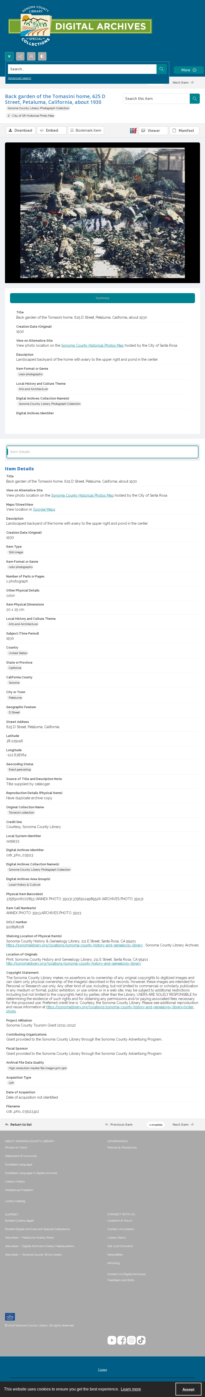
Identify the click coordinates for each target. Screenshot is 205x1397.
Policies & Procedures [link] (122, 1147)
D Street (14, 712)
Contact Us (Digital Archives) (127, 1274)
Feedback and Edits (121, 1280)
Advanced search (19, 78)
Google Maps (44, 509)
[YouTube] (112, 1340)
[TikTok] (141, 1340)
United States (18, 653)
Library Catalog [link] (15, 1201)
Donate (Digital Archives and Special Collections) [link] (37, 1229)
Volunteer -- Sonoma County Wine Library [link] (33, 1254)
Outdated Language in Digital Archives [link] (31, 1173)
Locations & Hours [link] (120, 1220)
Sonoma (14, 682)
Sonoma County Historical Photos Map (92, 345)
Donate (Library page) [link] (19, 1220)
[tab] (102, 298)
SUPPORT (11, 1214)
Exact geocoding (20, 769)
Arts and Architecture (33, 389)
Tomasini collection (21, 812)
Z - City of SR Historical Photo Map (31, 115)
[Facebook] (121, 1340)
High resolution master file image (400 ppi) (37, 1068)
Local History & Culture (24, 884)
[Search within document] (195, 99)
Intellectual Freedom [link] (19, 1190)
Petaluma (15, 697)
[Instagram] (131, 1340)
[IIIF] (133, 130)
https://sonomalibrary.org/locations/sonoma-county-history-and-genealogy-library (74, 945)
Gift (11, 1083)
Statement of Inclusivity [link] (21, 1156)
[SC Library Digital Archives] (80, 26)
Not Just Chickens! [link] (120, 1246)
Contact (102, 1369)
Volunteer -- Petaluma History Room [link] (29, 1237)
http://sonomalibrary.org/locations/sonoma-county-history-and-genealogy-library (73, 963)
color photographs (30, 374)
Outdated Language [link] (18, 1164)
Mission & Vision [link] (16, 1147)
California (15, 668)
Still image (16, 552)
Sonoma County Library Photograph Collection (38, 108)
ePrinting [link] (114, 1263)
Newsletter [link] (115, 1254)
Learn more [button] (131, 1389)
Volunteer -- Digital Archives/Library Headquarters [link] (39, 1246)
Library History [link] (15, 1181)
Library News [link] (117, 1237)
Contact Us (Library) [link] (121, 1229)
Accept (188, 1389)
